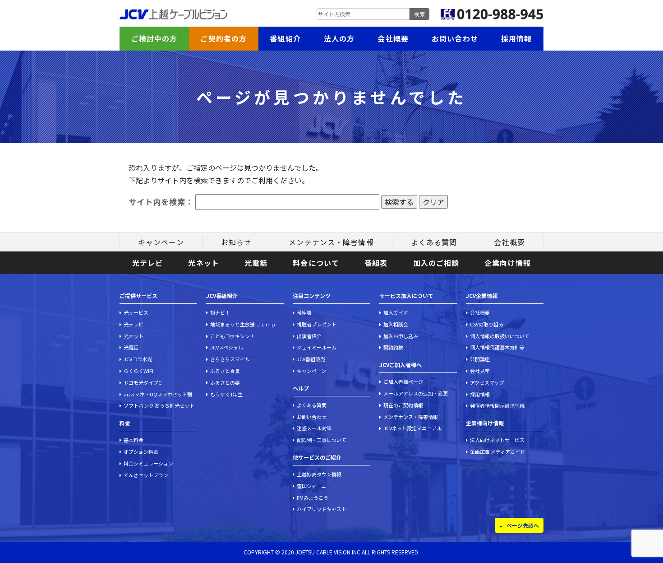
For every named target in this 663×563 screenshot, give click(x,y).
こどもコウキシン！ (232, 336)
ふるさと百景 (225, 370)
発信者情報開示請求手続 (497, 405)
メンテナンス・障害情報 (331, 242)
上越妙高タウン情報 (319, 474)
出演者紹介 (309, 336)
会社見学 (480, 370)
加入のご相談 (436, 262)
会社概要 (393, 38)
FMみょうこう (312, 497)
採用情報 (516, 38)
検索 (419, 14)
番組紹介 (285, 38)
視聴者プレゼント (316, 324)
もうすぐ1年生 (226, 394)
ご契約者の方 (223, 38)
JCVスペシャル (226, 347)
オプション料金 (141, 451)
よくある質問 (434, 242)
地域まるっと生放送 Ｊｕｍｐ (243, 324)
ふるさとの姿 (225, 382)
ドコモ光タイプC (142, 382)
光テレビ (147, 262)
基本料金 (133, 439)
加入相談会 (395, 324)
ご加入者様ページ (403, 381)
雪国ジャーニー (314, 485)
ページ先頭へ (522, 525)
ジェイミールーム (316, 347)
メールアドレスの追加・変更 (415, 393)
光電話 (255, 262)
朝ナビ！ (220, 312)
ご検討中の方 (154, 38)
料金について (316, 262)
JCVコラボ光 (138, 359)
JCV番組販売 (311, 359)
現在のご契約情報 (403, 405)
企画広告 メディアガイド (497, 451)
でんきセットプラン (146, 475)
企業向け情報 (507, 262)
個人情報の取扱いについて (499, 336)
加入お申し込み (400, 336)
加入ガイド (395, 312)
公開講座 (480, 359)
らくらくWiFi (138, 370)
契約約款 (393, 347)
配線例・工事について (321, 439)
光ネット (203, 262)
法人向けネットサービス (497, 439)
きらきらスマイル (230, 359)
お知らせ (236, 242)
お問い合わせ (455, 38)
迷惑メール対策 (314, 428)
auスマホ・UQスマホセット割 (158, 394)
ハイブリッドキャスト (321, 508)
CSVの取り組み (486, 324)
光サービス (136, 312)
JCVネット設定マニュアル (412, 428)
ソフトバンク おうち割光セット (159, 405)
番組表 (375, 262)
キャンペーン (161, 242)
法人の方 (339, 38)
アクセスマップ (487, 382)
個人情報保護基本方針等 (497, 347)
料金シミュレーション (148, 463)
